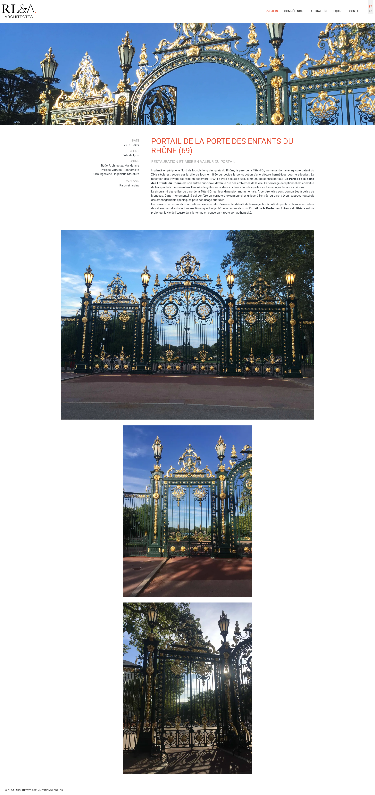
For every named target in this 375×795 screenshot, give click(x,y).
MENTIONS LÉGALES (51, 790)
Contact (355, 11)
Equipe (338, 11)
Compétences (294, 11)
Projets (272, 11)
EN (370, 11)
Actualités (319, 11)
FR (370, 6)
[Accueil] (19, 11)
